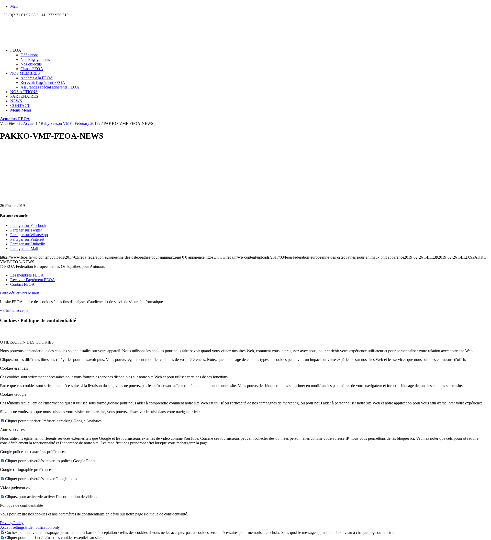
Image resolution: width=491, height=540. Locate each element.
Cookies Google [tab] (13, 394)
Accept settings (12, 527)
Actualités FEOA (15, 119)
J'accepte (21, 310)
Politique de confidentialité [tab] (21, 505)
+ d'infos (7, 310)
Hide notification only (42, 527)
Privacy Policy (12, 523)
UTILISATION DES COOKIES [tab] (27, 342)
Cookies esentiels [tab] (14, 368)
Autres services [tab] (12, 429)
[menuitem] (250, 59)
